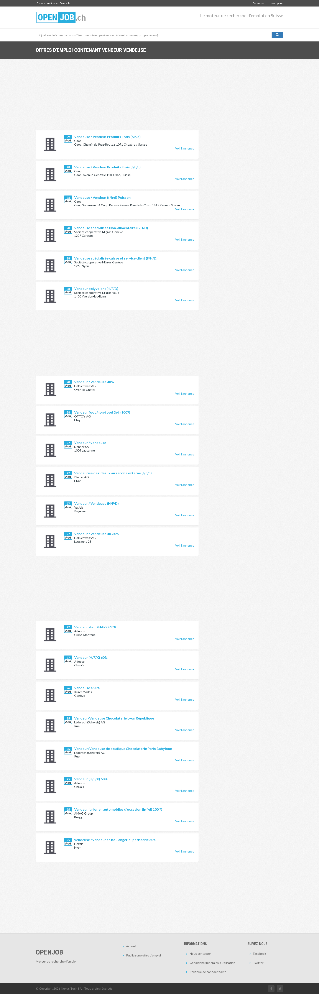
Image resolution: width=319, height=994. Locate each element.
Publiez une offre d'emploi (143, 955)
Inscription (277, 3)
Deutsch (65, 3)
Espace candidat (46, 3)
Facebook (259, 953)
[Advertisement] (117, 97)
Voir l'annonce (184, 148)
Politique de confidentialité (208, 972)
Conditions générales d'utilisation (212, 962)
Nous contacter (200, 953)
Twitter (258, 962)
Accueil (131, 946)
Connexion (259, 3)
